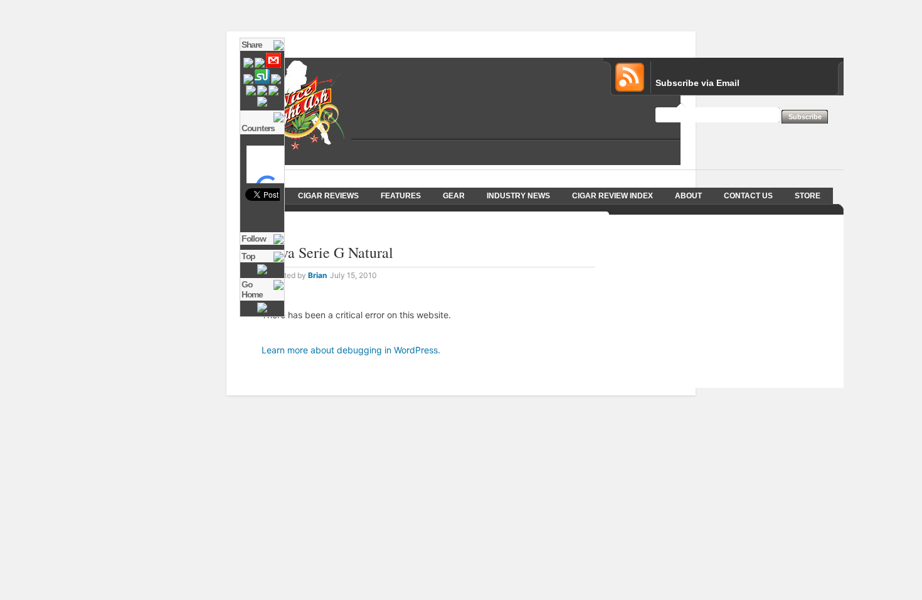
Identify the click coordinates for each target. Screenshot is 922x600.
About (688, 195)
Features (401, 195)
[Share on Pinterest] (273, 93)
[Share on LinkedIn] (262, 93)
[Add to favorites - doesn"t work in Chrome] (262, 104)
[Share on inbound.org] (248, 82)
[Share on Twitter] (248, 65)
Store (807, 195)
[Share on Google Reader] (251, 93)
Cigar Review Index (612, 195)
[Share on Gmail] (273, 65)
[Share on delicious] (276, 82)
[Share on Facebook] (259, 65)
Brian (317, 275)
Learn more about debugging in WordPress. (351, 350)
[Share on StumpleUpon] (262, 82)
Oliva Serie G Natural (327, 252)
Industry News (518, 195)
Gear (454, 195)
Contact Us (748, 195)
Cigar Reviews (328, 195)
